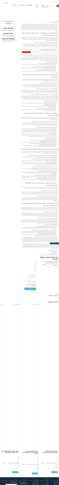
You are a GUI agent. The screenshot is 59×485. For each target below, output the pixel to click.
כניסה (48, 482)
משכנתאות (43, 5)
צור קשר (15, 479)
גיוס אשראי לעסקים (35, 482)
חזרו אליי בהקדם (32, 277)
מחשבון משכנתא (29, 5)
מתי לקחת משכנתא (53, 251)
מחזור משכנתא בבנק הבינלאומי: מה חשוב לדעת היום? (30, 453)
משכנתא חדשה (8, 28)
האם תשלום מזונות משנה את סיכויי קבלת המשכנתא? (10, 452)
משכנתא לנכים (54, 252)
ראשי (48, 5)
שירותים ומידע (14, 5)
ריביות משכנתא (21, 5)
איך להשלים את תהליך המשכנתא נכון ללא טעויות (50, 452)
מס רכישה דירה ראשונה (52, 253)
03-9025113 (55, 265)
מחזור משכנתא (8, 33)
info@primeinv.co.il (14, 481)
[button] (30, 289)
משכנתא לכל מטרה (8, 39)
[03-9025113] (2, 3)
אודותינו (36, 5)
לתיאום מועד (33, 275)
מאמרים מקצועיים (24, 479)
